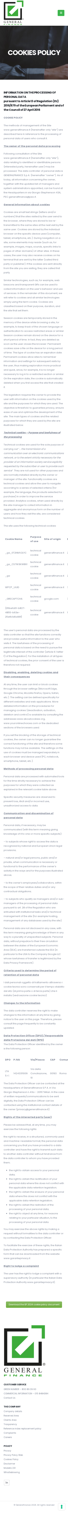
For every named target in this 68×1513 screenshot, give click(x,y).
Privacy (7, 1450)
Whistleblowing (12, 1472)
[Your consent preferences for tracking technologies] (61, 1506)
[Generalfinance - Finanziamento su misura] (14, 13)
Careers (8, 1437)
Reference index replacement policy (22, 1428)
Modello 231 (10, 1468)
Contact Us (9, 1397)
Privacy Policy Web (13, 1455)
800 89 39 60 (29, 1389)
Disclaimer (9, 1463)
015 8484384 (41, 1393)
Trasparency (10, 1424)
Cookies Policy (11, 1459)
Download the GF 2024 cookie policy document (34, 1304)
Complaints (10, 1433)
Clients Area (10, 1420)
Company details (13, 1411)
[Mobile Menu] (61, 13)
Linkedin (6, 1482)
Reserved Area (11, 1415)
